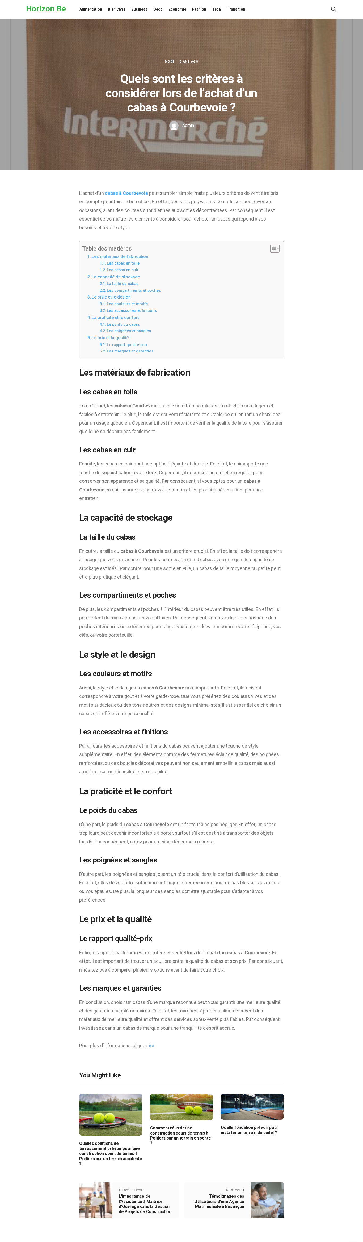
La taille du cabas (122, 283)
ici (151, 1045)
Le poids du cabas (123, 324)
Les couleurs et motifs (127, 303)
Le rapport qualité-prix (127, 344)
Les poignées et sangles (129, 331)
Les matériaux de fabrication (120, 256)
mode (170, 61)
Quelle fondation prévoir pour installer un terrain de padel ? (249, 1130)
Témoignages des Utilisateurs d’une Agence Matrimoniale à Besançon (219, 1201)
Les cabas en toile (123, 263)
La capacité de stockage (116, 276)
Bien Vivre (116, 9)
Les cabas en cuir (123, 270)
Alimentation (90, 9)
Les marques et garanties (130, 351)
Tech (216, 9)
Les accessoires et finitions (132, 310)
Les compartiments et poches (134, 290)
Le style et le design (111, 297)
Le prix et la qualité (110, 337)
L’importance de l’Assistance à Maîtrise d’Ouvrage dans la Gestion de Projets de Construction (145, 1204)
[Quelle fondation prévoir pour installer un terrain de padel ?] (252, 1106)
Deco (158, 9)
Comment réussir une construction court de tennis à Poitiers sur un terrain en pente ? (180, 1135)
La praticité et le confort (115, 317)
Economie (177, 9)
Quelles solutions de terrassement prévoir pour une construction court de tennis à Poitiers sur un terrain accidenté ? (110, 1153)
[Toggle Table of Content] (272, 248)
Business (139, 9)
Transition (236, 9)
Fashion (199, 9)
